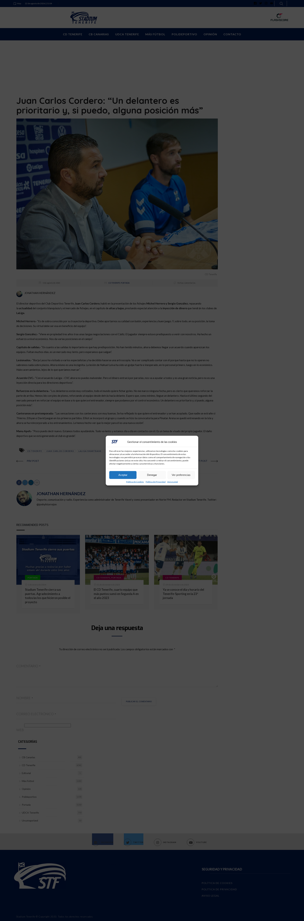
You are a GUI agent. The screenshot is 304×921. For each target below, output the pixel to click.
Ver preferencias (181, 474)
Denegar (152, 474)
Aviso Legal (172, 482)
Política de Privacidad (156, 482)
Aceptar (122, 474)
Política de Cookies (135, 482)
